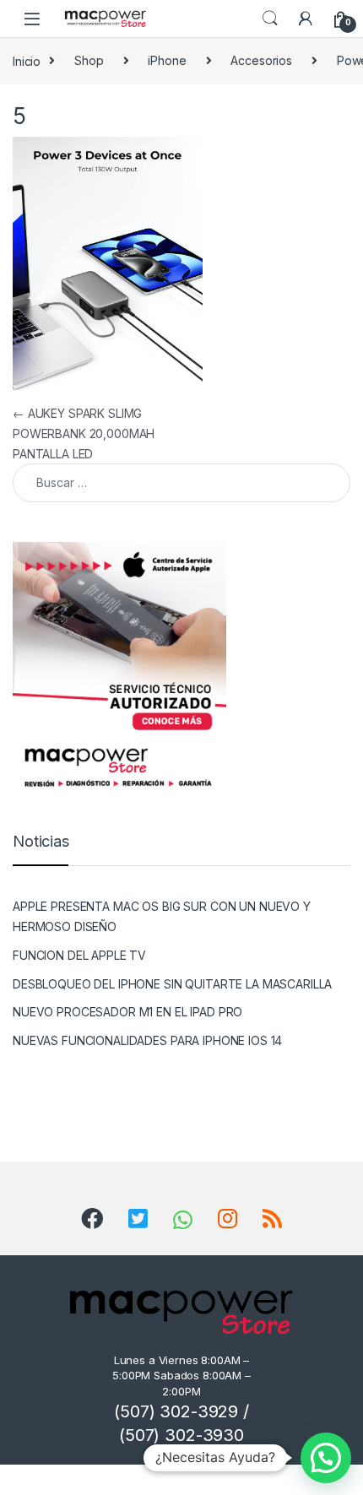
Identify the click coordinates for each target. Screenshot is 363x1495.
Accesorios (261, 60)
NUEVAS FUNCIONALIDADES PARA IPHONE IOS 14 (147, 1040)
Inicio (27, 60)
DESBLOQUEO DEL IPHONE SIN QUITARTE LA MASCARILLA (172, 984)
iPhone (167, 60)
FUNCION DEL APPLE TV (79, 955)
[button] (326, 1458)
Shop (88, 60)
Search (270, 18)
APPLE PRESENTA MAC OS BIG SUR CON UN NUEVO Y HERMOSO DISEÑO (162, 916)
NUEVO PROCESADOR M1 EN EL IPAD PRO (127, 1012)
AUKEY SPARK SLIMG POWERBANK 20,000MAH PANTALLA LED (83, 433)
